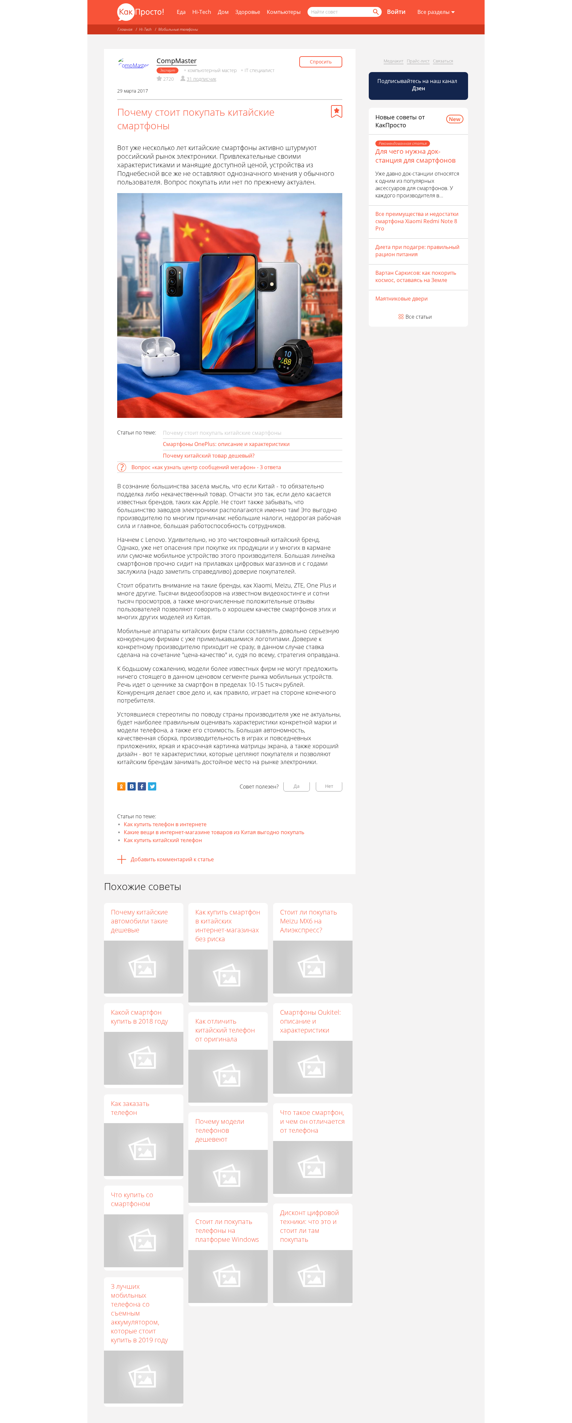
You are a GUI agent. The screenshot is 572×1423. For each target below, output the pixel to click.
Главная (125, 29)
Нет (329, 786)
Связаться (443, 61)
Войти (396, 12)
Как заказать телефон (130, 1108)
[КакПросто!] (140, 12)
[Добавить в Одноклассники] (121, 786)
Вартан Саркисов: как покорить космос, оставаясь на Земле (415, 276)
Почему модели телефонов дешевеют (219, 1130)
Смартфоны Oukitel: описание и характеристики (310, 1021)
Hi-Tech (201, 12)
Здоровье (247, 12)
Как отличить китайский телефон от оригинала (225, 1030)
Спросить (321, 62)
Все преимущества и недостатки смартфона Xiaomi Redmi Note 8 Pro (416, 221)
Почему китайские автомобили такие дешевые (139, 921)
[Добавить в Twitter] (152, 786)
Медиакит (394, 61)
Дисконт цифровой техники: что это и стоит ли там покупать (309, 1226)
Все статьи (418, 316)
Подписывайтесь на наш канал (417, 84)
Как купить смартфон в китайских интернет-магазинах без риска (227, 925)
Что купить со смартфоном (132, 1199)
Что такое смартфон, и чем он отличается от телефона (312, 1121)
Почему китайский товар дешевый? (209, 455)
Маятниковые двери (401, 298)
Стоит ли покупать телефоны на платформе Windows (227, 1230)
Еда (181, 12)
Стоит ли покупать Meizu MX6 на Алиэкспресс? (308, 921)
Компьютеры (284, 12)
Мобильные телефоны (178, 29)
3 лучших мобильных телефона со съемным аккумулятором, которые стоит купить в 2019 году (139, 1313)
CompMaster (177, 60)
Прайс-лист (418, 61)
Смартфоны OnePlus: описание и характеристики (226, 444)
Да (297, 786)
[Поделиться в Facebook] (142, 786)
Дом (223, 12)
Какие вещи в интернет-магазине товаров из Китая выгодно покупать (214, 832)
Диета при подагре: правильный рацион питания (417, 250)
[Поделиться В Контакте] (131, 786)
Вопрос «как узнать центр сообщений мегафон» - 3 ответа (206, 467)
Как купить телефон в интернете (165, 824)
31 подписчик (201, 79)
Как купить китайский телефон (163, 840)
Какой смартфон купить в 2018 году (139, 1017)
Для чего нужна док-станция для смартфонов (415, 156)
